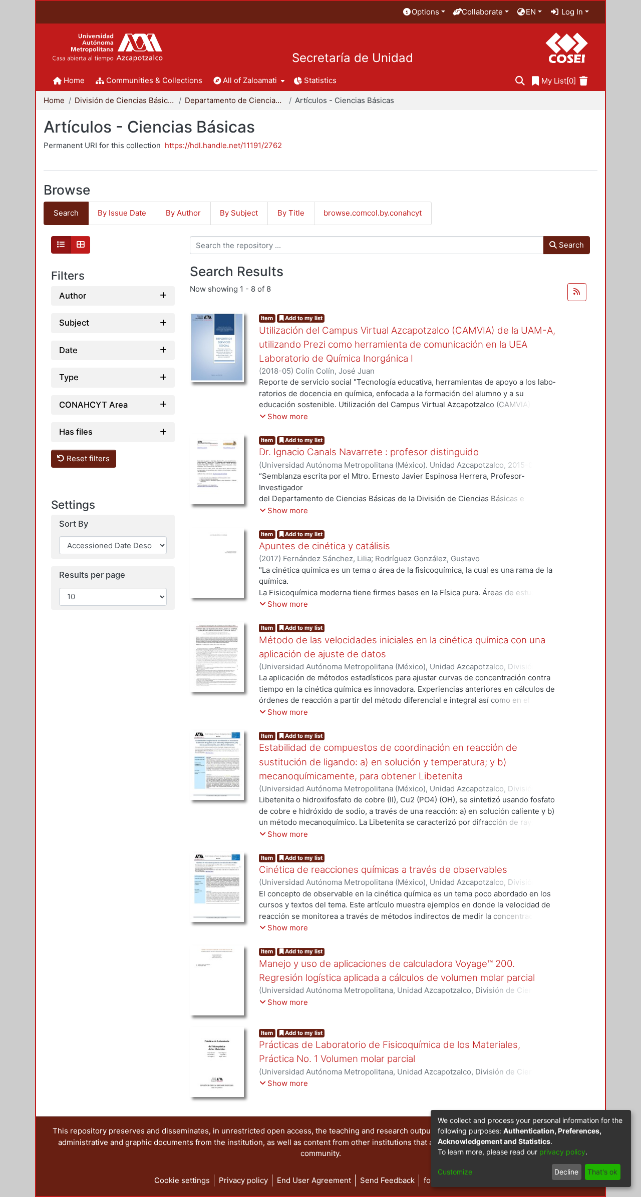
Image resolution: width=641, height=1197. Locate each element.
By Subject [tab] (239, 213)
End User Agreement (314, 1180)
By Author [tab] (183, 213)
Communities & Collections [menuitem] (154, 80)
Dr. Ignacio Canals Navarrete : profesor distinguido (369, 452)
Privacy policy (243, 1180)
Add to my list (303, 318)
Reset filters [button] (87, 458)
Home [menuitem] (74, 80)
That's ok (602, 1171)
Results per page (92, 575)
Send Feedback (387, 1180)
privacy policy (562, 1151)
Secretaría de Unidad (352, 58)
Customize (455, 1171)
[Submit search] (520, 81)
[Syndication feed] (576, 292)
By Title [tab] (290, 213)
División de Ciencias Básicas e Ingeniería (125, 100)
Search (570, 245)
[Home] (107, 48)
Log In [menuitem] (571, 12)
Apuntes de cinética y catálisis (324, 546)
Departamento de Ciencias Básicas (235, 100)
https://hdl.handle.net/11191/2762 (223, 145)
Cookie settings (182, 1180)
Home (54, 100)
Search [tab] (66, 213)
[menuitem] (423, 12)
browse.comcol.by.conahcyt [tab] (373, 213)
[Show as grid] (81, 245)
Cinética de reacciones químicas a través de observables (383, 869)
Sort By (73, 524)
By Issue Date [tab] (122, 213)
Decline (566, 1171)
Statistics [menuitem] (320, 80)
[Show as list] (61, 245)
